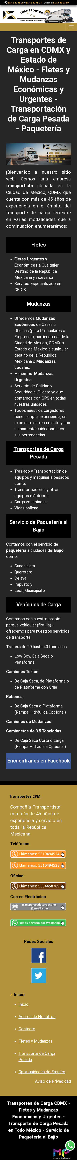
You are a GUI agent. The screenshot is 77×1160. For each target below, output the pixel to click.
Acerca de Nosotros (36, 1016)
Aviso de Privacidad (53, 1081)
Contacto (26, 1028)
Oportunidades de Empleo (41, 1071)
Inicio (23, 1004)
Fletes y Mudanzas (35, 1041)
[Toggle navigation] (71, 27)
